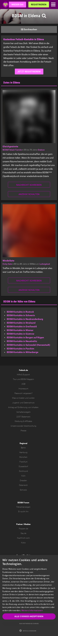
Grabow (41, 150)
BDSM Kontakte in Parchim (20, 348)
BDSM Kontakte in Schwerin (21, 315)
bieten (22, 398)
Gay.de (23, 533)
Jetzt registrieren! (29, 71)
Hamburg (23, 452)
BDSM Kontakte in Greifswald (22, 326)
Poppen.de (23, 528)
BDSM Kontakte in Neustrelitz (22, 341)
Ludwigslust (44, 264)
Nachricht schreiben (29, 185)
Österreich (23, 485)
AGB (23, 384)
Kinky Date (7, 264)
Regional (23, 443)
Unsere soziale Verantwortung (23, 426)
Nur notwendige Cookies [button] (29, 623)
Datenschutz (29, 403)
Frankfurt (23, 462)
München (23, 457)
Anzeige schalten (29, 194)
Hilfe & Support (23, 374)
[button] (29, 630)
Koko (23, 543)
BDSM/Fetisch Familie (12, 150)
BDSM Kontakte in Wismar (20, 330)
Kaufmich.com (23, 538)
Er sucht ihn (23, 511)
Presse (23, 430)
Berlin (23, 448)
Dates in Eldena (11, 82)
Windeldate (8, 260)
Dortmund (23, 471)
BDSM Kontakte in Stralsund (21, 322)
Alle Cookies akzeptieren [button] (29, 616)
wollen (32, 398)
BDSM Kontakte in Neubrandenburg (25, 319)
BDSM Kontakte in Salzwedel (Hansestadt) (28, 345)
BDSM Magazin (27, 379)
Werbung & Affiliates (23, 421)
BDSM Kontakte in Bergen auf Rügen (25, 337)
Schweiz (23, 490)
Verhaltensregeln (23, 412)
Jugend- (15, 403)
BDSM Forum (23, 503)
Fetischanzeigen (23, 507)
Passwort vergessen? (23, 393)
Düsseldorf (23, 466)
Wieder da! (17, 4)
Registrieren (38, 4)
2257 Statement (23, 417)
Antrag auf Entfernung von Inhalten (23, 407)
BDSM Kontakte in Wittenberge (22, 352)
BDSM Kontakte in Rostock (20, 311)
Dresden (23, 480)
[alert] (29, 595)
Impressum (23, 389)
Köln (23, 476)
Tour (15, 379)
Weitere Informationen (32, 610)
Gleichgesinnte (10, 146)
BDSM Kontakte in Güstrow (20, 333)
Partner (19, 524)
